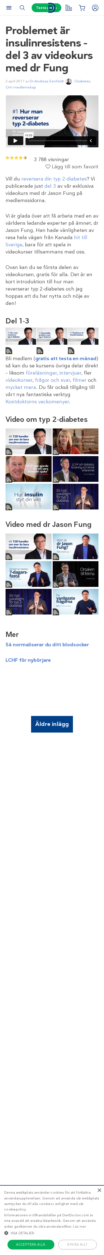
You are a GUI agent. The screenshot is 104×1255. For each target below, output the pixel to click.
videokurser (19, 380)
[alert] (52, 1220)
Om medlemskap (21, 87)
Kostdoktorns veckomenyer (37, 401)
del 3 (50, 186)
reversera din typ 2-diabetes (54, 179)
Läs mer (79, 1226)
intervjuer (70, 373)
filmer (80, 380)
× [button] (99, 1190)
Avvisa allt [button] (77, 1244)
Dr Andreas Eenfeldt (47, 81)
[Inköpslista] (81, 7)
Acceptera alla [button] (30, 1244)
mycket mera (21, 387)
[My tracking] (68, 7)
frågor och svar (52, 380)
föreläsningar (41, 373)
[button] (52, 1233)
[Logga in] (95, 7)
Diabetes (82, 81)
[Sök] (22, 7)
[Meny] (8, 7)
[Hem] (52, 8)
